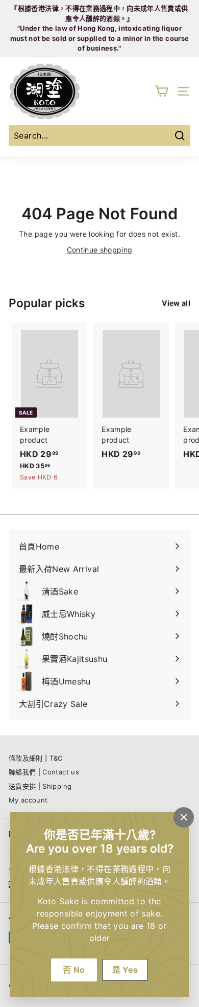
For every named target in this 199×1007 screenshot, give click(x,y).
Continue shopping (100, 249)
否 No (74, 970)
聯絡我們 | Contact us (44, 772)
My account (28, 800)
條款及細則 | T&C (36, 758)
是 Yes (125, 970)
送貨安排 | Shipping (40, 786)
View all (176, 303)
